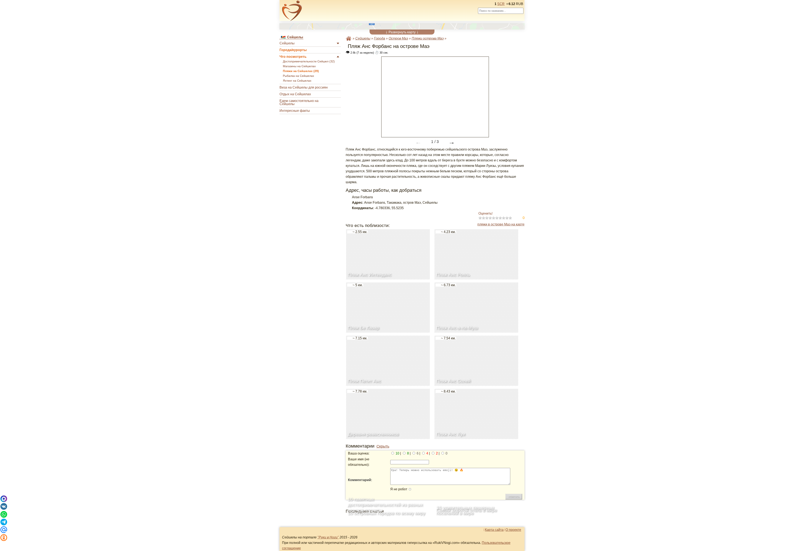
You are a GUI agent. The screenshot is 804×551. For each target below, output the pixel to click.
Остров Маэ (398, 38)
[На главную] (292, 10)
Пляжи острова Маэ (428, 38)
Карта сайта (494, 530)
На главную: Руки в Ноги (349, 38)
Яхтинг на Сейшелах (297, 80)
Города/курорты (293, 49)
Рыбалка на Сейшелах (298, 75)
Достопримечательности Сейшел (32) (309, 61)
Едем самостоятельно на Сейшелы (299, 102)
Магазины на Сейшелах (299, 66)
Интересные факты (295, 110)
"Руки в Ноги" (328, 537)
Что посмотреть (293, 56)
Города (379, 38)
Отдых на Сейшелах (295, 94)
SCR (501, 4)
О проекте (513, 530)
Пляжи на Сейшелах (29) (301, 71)
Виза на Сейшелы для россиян (304, 87)
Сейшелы (287, 43)
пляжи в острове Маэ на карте (500, 224)
